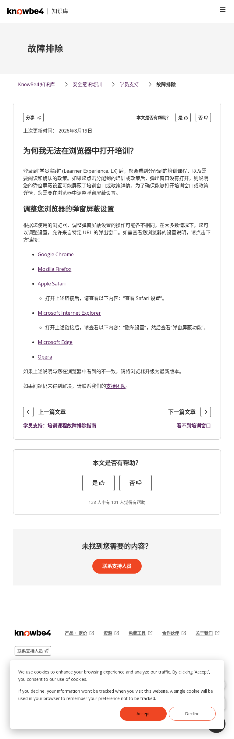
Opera (45, 356)
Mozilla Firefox (54, 269)
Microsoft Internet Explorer (69, 312)
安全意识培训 (87, 84)
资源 (111, 633)
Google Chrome (56, 254)
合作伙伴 (174, 633)
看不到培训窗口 (194, 425)
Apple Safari (52, 283)
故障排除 (166, 84)
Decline (192, 713)
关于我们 (207, 633)
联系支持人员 (117, 566)
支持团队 (116, 386)
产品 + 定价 (79, 633)
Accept (143, 713)
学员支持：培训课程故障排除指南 (59, 425)
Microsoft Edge (55, 342)
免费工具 (140, 633)
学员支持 (129, 84)
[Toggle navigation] (222, 9)
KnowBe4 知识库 (36, 84)
